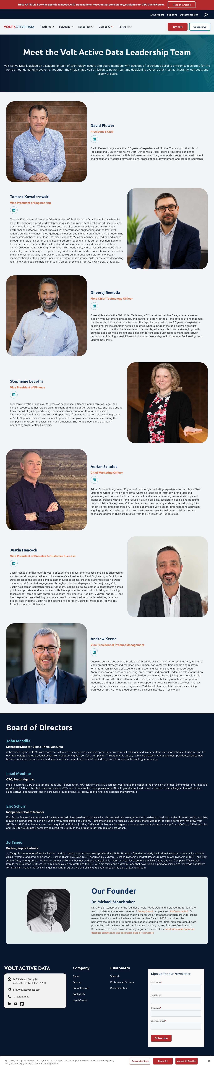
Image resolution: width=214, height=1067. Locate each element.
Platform (46, 26)
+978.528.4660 (21, 996)
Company (104, 26)
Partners (124, 26)
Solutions (64, 26)
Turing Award (145, 911)
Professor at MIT (179, 911)
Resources (84, 26)
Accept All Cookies (186, 1061)
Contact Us (199, 26)
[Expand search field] (206, 14)
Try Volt (178, 26)
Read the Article (182, 4)
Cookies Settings (140, 1061)
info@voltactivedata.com (26, 989)
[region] (107, 1061)
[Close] (209, 1061)
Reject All (162, 1061)
